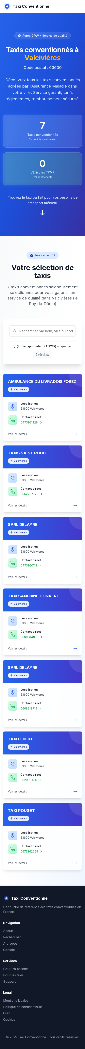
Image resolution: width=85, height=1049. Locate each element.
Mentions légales (15, 1000)
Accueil (8, 931)
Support (9, 981)
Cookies (9, 1019)
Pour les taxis (13, 975)
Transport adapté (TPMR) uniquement (47, 346)
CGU (6, 1013)
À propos (10, 943)
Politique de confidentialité (22, 1007)
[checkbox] (13, 346)
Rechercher (12, 937)
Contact (9, 950)
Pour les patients (15, 969)
